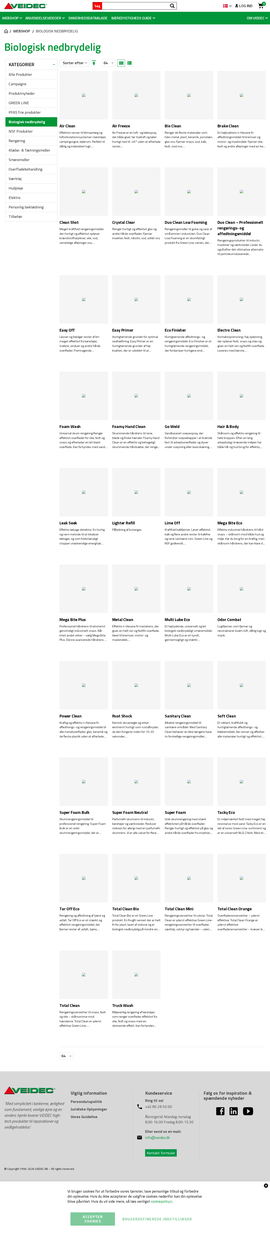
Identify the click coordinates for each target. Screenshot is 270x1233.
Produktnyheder (22, 93)
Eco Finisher (175, 330)
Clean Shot (69, 222)
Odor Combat (229, 619)
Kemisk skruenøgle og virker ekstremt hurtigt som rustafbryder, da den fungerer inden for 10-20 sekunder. (135, 730)
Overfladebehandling (25, 169)
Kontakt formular (161, 1153)
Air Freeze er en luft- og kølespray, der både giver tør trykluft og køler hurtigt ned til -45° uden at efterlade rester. (136, 140)
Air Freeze (121, 126)
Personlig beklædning (26, 207)
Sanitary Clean (178, 716)
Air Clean (67, 126)
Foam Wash (70, 426)
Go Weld (172, 426)
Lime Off (172, 523)
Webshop (21, 31)
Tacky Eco (226, 812)
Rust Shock (122, 716)
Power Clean (70, 716)
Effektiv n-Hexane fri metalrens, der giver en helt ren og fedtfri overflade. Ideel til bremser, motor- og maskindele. (135, 633)
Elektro (14, 197)
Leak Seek (68, 523)
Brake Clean (228, 126)
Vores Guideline (84, 1117)
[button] (133, 18)
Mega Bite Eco (229, 523)
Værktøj (15, 178)
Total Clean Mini (179, 909)
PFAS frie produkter (25, 112)
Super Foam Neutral (130, 812)
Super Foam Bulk (74, 812)
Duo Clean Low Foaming (186, 222)
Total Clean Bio (125, 909)
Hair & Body (228, 426)
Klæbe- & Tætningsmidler (29, 150)
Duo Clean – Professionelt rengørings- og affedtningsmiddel (240, 228)
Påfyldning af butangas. (127, 530)
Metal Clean (122, 619)
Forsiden (5, 31)
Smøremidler (19, 160)
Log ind (245, 6)
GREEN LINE (19, 103)
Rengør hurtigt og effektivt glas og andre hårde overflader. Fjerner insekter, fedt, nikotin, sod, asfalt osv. (136, 233)
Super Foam (175, 812)
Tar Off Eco (69, 909)
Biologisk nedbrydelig (27, 122)
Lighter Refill (123, 523)
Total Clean (69, 1005)
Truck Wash (122, 1005)
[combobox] (139, 6)
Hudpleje (16, 188)
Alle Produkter (20, 74)
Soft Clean (226, 716)
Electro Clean (229, 330)
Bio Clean (173, 126)
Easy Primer (123, 330)
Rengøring (17, 141)
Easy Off (66, 330)
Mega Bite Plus (72, 619)
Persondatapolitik (86, 1101)
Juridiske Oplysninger (89, 1109)
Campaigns (17, 84)
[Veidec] (25, 6)
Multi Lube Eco (177, 619)
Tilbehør (15, 216)
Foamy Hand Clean (129, 426)
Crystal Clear (123, 222)
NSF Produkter (21, 131)
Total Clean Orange (234, 909)
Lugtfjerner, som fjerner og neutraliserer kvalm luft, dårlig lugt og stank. (241, 631)
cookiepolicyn (161, 1201)
